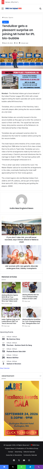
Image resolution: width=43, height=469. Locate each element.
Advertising (18, 452)
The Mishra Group (32, 448)
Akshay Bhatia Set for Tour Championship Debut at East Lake (30, 297)
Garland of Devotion (14, 364)
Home (5, 17)
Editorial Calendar (29, 452)
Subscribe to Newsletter (14, 455)
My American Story (13, 339)
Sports (11, 17)
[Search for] (40, 9)
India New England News (21, 208)
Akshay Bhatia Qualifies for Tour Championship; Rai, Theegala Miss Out (31, 321)
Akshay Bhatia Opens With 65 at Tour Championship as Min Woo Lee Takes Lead (10, 298)
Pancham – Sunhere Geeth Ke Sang (19, 345)
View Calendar (5, 368)
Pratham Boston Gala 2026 (16, 351)
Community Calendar (30, 455)
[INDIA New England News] (13, 8)
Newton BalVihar (12, 357)
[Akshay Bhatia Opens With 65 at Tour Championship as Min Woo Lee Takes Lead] (11, 287)
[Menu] (3, 9)
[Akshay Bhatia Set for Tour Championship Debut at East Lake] (31, 287)
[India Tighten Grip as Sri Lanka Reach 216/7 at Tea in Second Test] (11, 312)
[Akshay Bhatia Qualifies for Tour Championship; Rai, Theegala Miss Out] (31, 312)
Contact (10, 452)
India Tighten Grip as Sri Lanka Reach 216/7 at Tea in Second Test (11, 321)
